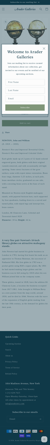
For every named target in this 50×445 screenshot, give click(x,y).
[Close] (44, 48)
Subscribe (25, 107)
